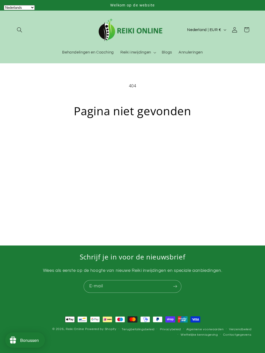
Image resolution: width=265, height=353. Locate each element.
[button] (20, 30)
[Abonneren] (175, 286)
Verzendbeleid (240, 329)
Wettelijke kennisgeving (199, 334)
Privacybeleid (170, 329)
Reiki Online (75, 329)
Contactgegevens (237, 334)
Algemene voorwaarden (205, 329)
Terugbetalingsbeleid (138, 329)
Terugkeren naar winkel (132, 138)
